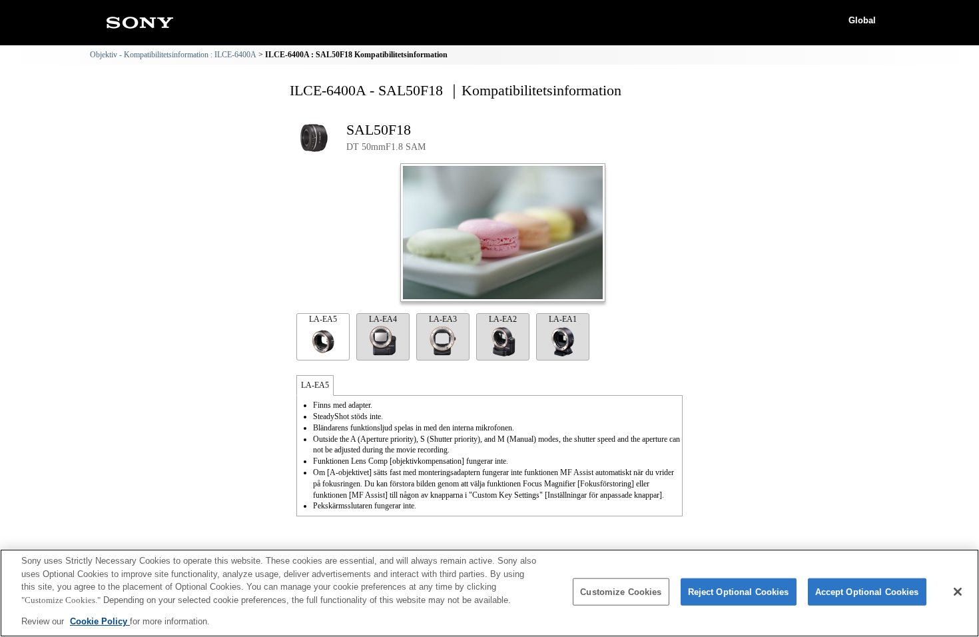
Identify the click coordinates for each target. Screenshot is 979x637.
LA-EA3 (443, 319)
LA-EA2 (503, 319)
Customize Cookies (620, 592)
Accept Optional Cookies (867, 592)
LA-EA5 (323, 319)
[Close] (957, 591)
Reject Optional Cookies (738, 592)
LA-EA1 (563, 319)
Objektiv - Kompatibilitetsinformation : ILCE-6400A (173, 54)
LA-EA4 (383, 319)
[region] (489, 593)
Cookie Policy (100, 621)
